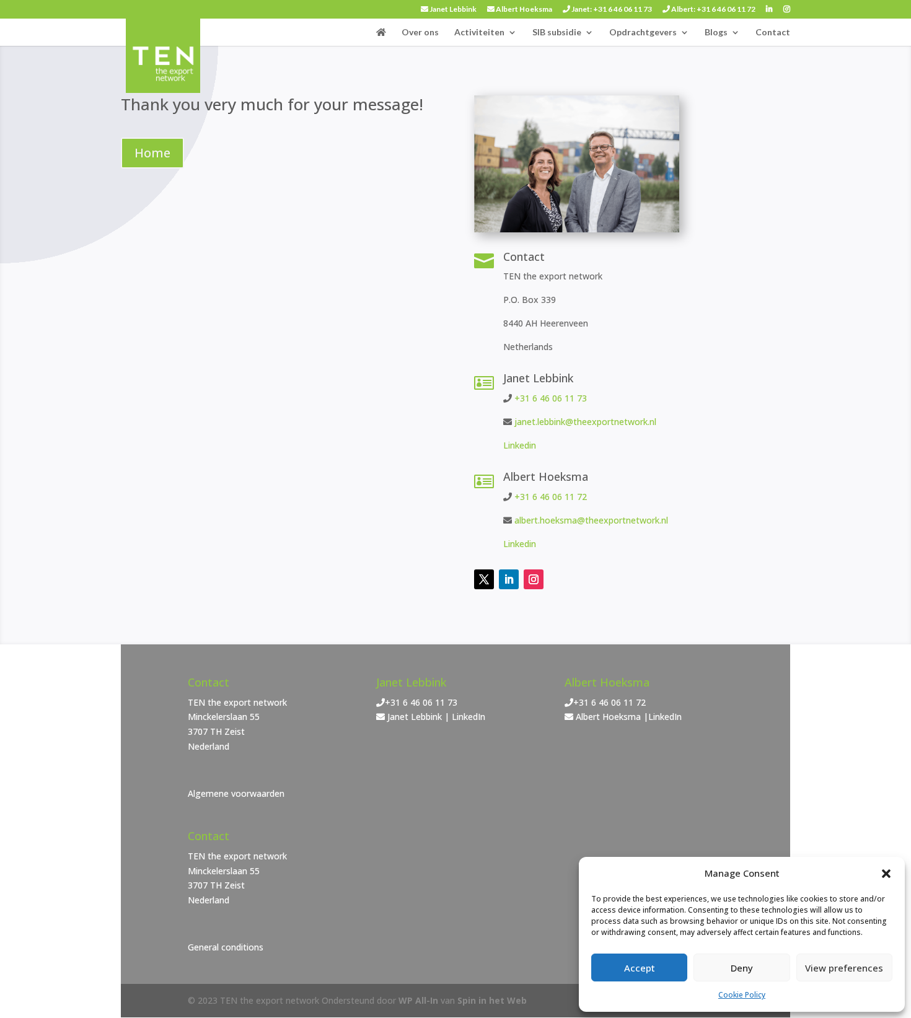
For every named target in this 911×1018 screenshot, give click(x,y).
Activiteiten (479, 32)
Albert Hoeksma (523, 10)
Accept (639, 968)
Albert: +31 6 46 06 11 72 (712, 10)
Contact (772, 32)
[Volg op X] (484, 579)
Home (152, 152)
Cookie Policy (741, 994)
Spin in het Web (492, 1000)
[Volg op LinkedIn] (509, 579)
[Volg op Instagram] (534, 579)
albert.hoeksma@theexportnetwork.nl (591, 520)
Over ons (420, 32)
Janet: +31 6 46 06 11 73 (611, 10)
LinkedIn (468, 716)
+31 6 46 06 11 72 (550, 496)
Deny (742, 968)
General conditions (225, 947)
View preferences (844, 968)
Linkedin (519, 445)
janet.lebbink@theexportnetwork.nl (585, 422)
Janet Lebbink (452, 10)
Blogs (716, 32)
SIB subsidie (556, 32)
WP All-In (418, 1000)
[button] (886, 873)
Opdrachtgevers (643, 32)
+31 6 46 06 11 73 (550, 398)
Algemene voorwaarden (236, 793)
